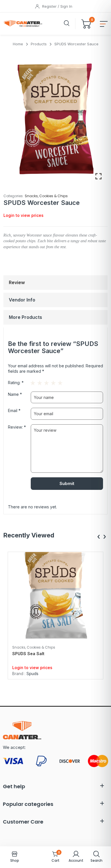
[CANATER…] (23, 23)
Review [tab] (17, 282)
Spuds (32, 673)
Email (14, 410)
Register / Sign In (57, 6)
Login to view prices (23, 215)
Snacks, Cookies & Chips (46, 195)
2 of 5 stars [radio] (35, 381)
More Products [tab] (25, 317)
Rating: (16, 382)
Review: (17, 427)
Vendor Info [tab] (22, 300)
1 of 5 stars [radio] (31, 381)
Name (15, 394)
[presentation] (98, 536)
